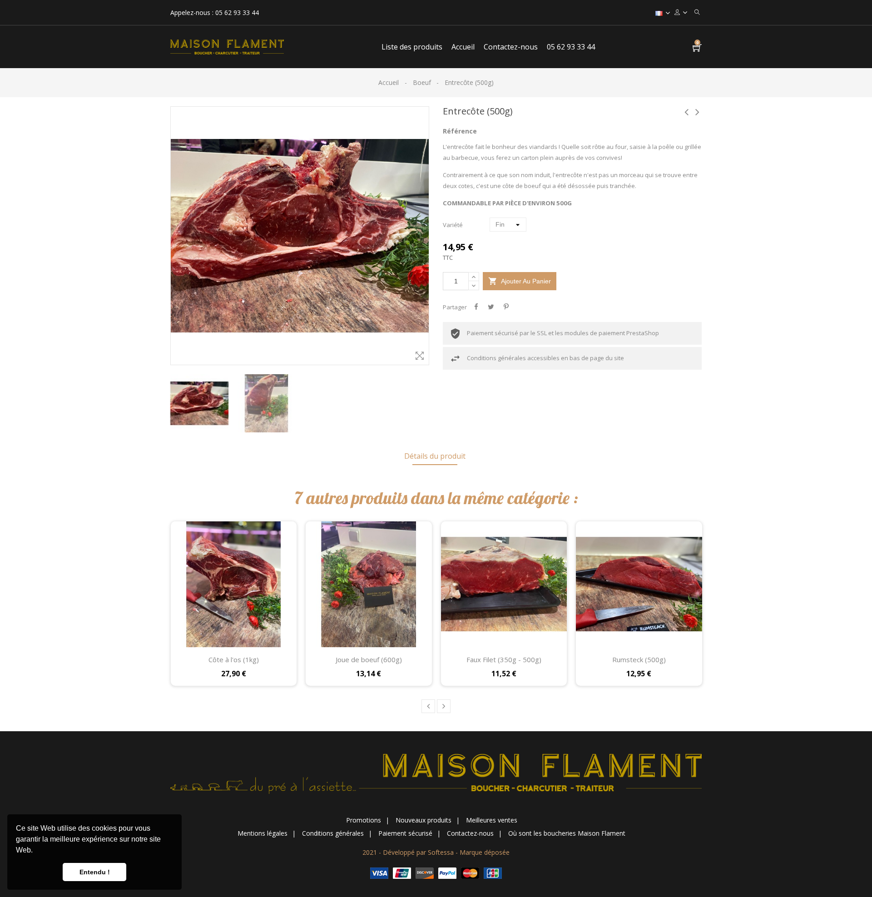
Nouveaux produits (423, 820)
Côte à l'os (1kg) (233, 659)
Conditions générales (333, 833)
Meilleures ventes (491, 820)
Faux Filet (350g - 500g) (503, 659)
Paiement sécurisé (405, 833)
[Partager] (476, 307)
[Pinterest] (506, 307)
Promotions (363, 820)
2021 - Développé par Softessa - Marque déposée (436, 852)
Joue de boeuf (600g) (369, 659)
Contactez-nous (470, 833)
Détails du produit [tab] (435, 456)
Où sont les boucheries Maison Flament (566, 833)
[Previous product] (686, 112)
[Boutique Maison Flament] (436, 773)
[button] (36, 851)
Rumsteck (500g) (639, 659)
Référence (460, 131)
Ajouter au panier (519, 281)
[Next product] (697, 112)
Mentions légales (262, 833)
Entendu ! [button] (94, 872)
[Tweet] (491, 307)
